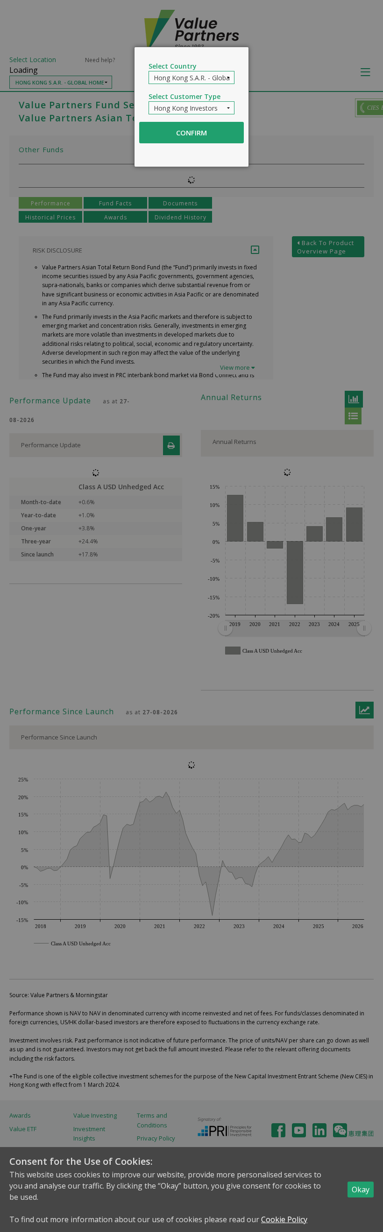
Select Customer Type (184, 96)
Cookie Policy (284, 1219)
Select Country (173, 66)
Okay (360, 1189)
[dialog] (191, 107)
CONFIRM (191, 132)
